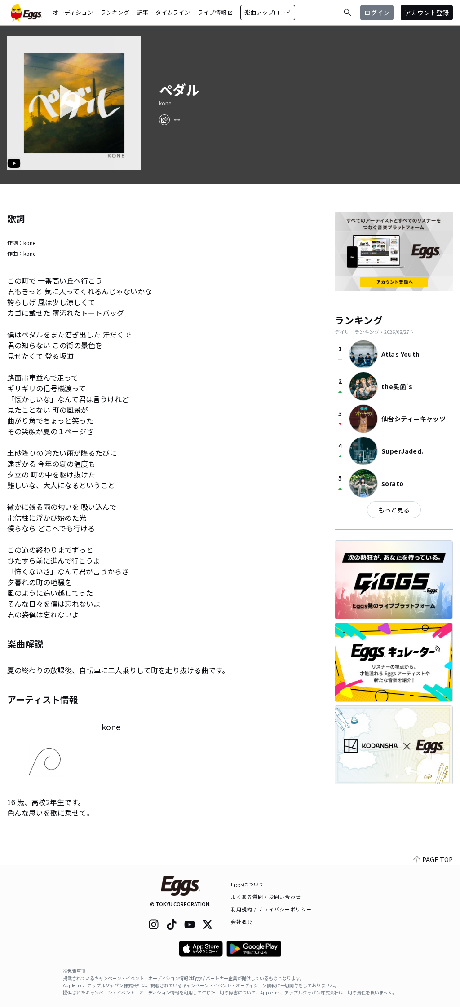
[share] (164, 119)
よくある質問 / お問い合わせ (266, 896)
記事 (142, 12)
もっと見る (394, 509)
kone (165, 103)
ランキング (114, 12)
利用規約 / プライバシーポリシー (271, 909)
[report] (177, 119)
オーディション (73, 12)
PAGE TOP (437, 859)
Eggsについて (248, 884)
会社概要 (241, 921)
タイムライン (172, 12)
